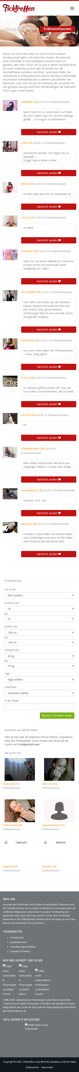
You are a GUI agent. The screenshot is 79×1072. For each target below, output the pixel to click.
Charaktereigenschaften (23, 946)
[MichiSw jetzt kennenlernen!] (59, 852)
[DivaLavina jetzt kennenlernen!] (20, 769)
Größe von (11, 626)
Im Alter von (12, 603)
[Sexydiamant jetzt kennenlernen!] (10, 493)
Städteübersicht (18, 942)
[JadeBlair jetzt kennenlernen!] (10, 105)
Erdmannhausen (59, 102)
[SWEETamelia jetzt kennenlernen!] (20, 810)
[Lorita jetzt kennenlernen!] (10, 221)
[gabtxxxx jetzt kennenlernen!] (59, 769)
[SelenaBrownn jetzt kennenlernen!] (10, 452)
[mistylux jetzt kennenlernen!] (10, 527)
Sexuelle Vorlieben (20, 951)
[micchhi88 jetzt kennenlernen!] (10, 295)
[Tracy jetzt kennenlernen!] (10, 381)
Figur (7, 673)
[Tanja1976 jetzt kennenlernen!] (10, 343)
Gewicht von (12, 650)
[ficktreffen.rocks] (18, 8)
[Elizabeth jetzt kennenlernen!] (10, 254)
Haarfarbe (11, 687)
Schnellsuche (17, 937)
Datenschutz (32, 1067)
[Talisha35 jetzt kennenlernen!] (20, 852)
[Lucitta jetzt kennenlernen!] (10, 418)
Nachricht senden (47, 132)
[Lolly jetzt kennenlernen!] (10, 146)
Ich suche (10, 589)
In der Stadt (11, 700)
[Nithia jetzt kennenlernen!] (10, 187)
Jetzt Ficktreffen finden (58, 715)
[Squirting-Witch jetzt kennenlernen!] (59, 810)
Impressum (47, 1067)
